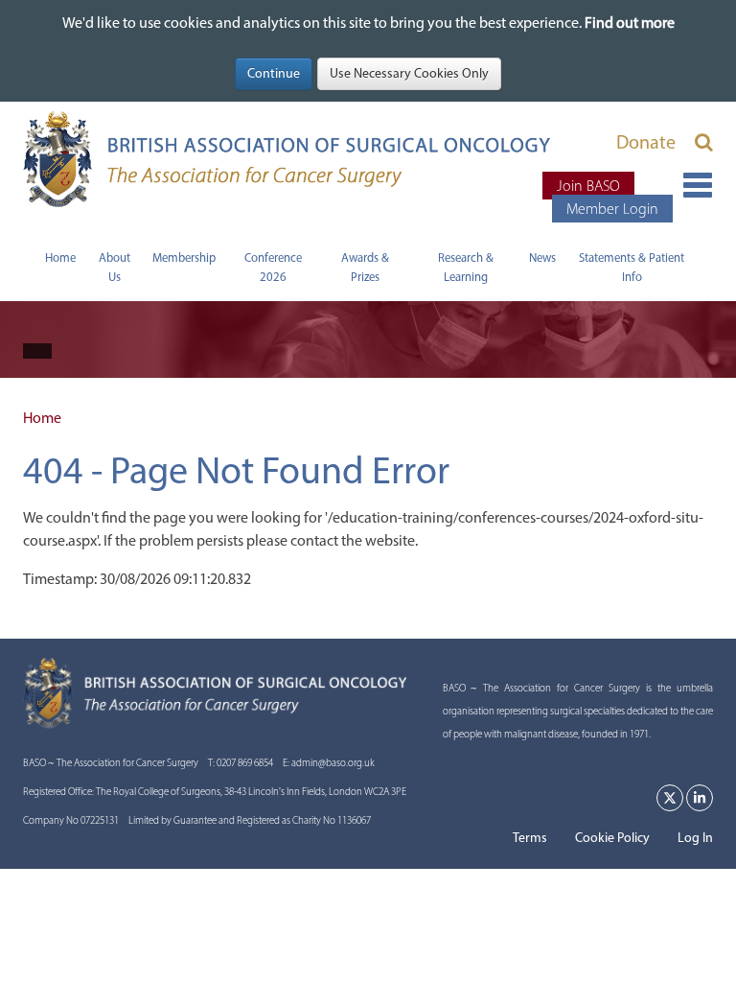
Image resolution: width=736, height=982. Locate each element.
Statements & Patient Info (631, 267)
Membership (184, 257)
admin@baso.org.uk (333, 763)
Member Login (612, 208)
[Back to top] (711, 957)
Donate (646, 141)
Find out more (630, 22)
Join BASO (588, 185)
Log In (695, 838)
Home (60, 257)
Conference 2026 (273, 267)
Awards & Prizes (365, 267)
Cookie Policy (612, 838)
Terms (530, 838)
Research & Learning (466, 267)
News (542, 257)
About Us (114, 267)
